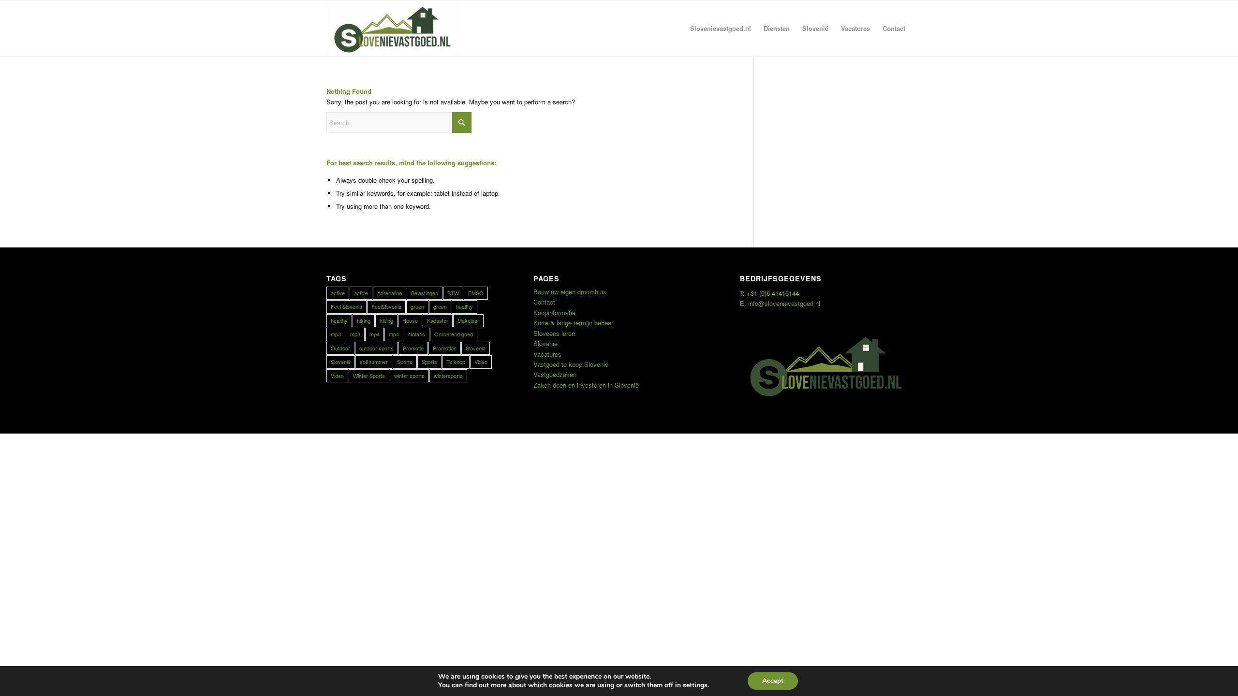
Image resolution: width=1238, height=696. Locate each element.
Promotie (413, 348)
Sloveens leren (554, 333)
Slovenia (476, 348)
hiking (363, 320)
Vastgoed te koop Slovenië (570, 364)
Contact (544, 301)
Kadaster (437, 320)
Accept (772, 680)
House (410, 320)
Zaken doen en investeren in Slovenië (586, 385)
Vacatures (547, 354)
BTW (453, 293)
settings (695, 685)
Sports (405, 361)
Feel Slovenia (346, 306)
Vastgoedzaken (554, 374)
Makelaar (468, 320)
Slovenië (341, 361)
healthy (464, 306)
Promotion (445, 348)
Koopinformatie (554, 312)
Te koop (455, 361)
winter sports (409, 375)
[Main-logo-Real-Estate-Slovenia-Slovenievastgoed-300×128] (392, 28)
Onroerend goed (453, 334)
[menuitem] (720, 28)
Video (480, 361)
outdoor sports (376, 348)
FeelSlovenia (386, 306)
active (338, 293)
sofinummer (374, 361)
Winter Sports (369, 375)
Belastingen (424, 293)
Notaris (416, 334)
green (417, 306)
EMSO (476, 293)
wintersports (448, 375)
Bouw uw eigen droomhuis (569, 291)
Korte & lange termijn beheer (573, 322)
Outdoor (340, 348)
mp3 (336, 334)
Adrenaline (389, 293)
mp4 (374, 334)
